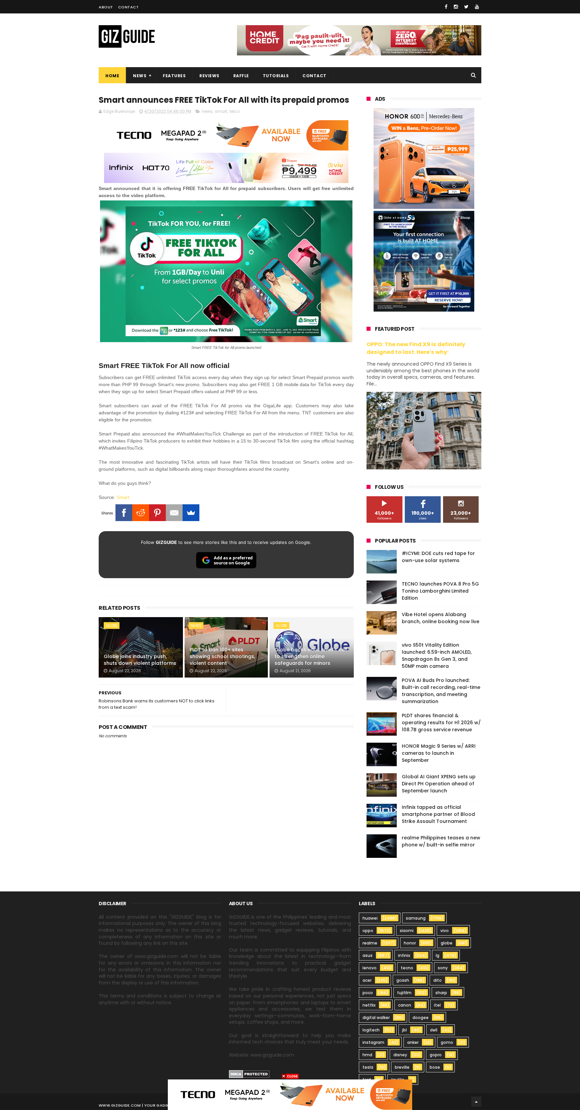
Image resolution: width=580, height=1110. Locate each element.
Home (112, 76)
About (106, 7)
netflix (369, 1005)
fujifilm (404, 993)
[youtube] (477, 6)
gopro (436, 1055)
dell (433, 1030)
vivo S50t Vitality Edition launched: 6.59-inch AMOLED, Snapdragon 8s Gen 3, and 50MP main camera (437, 655)
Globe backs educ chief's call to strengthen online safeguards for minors (311, 656)
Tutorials (276, 76)
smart (221, 111)
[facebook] (446, 6)
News (139, 76)
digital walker (376, 1017)
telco (235, 111)
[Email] (174, 512)
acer (367, 980)
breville (402, 1067)
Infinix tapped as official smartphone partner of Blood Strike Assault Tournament (438, 814)
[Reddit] (140, 512)
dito (437, 980)
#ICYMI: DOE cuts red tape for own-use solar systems (438, 557)
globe (111, 625)
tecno (407, 968)
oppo (367, 930)
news (207, 111)
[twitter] (466, 6)
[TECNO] (290, 1094)
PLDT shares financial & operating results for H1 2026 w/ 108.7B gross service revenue (441, 722)
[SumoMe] (191, 512)
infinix (404, 955)
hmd (367, 1055)
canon (404, 1005)
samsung (416, 918)
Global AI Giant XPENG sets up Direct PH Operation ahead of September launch (439, 783)
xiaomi (407, 930)
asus (367, 955)
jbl (404, 1030)
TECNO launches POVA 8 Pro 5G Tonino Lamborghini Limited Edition (440, 591)
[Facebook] (123, 512)
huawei (370, 918)
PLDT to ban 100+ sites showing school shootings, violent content (222, 656)
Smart (122, 497)
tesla (367, 1067)
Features (174, 76)
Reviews (209, 76)
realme (369, 943)
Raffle (241, 76)
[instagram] (455, 6)
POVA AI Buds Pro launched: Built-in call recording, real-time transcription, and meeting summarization (441, 691)
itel (437, 1005)
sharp (441, 993)
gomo (447, 1042)
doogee (421, 1017)
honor (410, 943)
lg (437, 955)
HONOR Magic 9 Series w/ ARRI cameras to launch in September (439, 753)
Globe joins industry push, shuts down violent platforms (140, 659)
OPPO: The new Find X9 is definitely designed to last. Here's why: (416, 348)
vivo (444, 930)
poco (367, 993)
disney (400, 1055)
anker (413, 1042)
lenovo (369, 968)
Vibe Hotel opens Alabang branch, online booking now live (440, 618)
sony (443, 968)
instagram (373, 1042)
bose (435, 1067)
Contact (128, 7)
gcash (402, 980)
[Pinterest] (157, 512)
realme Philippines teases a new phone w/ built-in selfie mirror (441, 841)
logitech (371, 1030)
